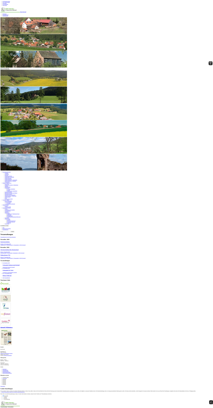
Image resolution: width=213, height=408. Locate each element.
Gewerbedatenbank (8, 200)
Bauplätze (9, 202)
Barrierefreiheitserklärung (7, 373)
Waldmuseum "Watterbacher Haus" (13, 213)
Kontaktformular (5, 14)
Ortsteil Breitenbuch (8, 176)
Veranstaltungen (7, 210)
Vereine (6, 208)
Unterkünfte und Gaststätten (10, 209)
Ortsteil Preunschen (8, 179)
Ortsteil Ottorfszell (8, 178)
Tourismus (7, 211)
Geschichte (7, 174)
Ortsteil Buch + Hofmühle (9, 177)
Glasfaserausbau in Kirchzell (10, 203)
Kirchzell (6, 175)
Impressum (4, 13)
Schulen (6, 205)
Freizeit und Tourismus (7, 207)
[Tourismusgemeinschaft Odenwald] (5, 284)
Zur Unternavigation (6, 2)
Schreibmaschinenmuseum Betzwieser (14, 216)
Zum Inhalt (5, 3)
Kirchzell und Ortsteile (7, 172)
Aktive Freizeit (7, 218)
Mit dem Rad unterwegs (11, 220)
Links (6, 197)
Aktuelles (6, 173)
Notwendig (6, 395)
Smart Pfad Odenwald (11, 221)
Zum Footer (5, 5)
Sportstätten (7, 217)
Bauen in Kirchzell (8, 201)
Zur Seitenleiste (5, 4)
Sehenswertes (7, 212)
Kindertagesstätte (8, 206)
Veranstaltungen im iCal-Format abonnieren (8, 237)
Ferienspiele (7, 223)
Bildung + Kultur (6, 204)
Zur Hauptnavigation (6, 1)
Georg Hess (5, 378)
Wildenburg (9, 214)
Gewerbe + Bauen (6, 199)
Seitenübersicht (5, 15)
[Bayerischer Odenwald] (5, 293)
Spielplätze (9, 222)
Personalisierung (7, 399)
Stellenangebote (7, 196)
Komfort (5, 398)
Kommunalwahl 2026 (9, 198)
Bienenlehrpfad (9, 215)
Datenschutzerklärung (6, 372)
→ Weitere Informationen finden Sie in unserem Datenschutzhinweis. (12, 392)
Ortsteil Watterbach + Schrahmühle (11, 180)
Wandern (8, 219)
